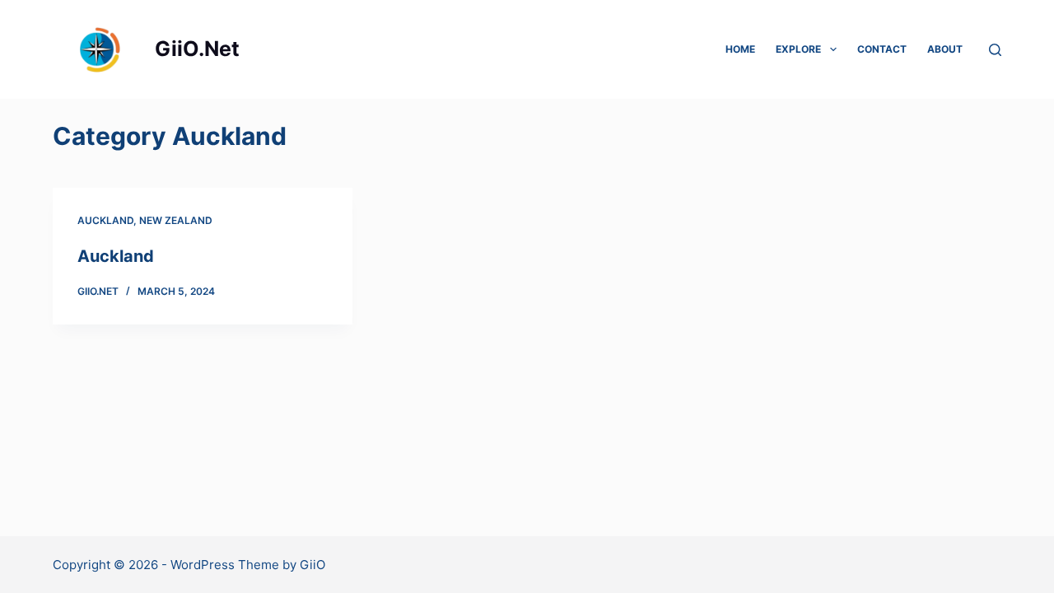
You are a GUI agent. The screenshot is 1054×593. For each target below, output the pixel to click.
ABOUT (945, 49)
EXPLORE (798, 49)
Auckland (105, 220)
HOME (740, 49)
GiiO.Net (197, 48)
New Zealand (175, 220)
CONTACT (882, 49)
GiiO (312, 564)
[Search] (995, 50)
